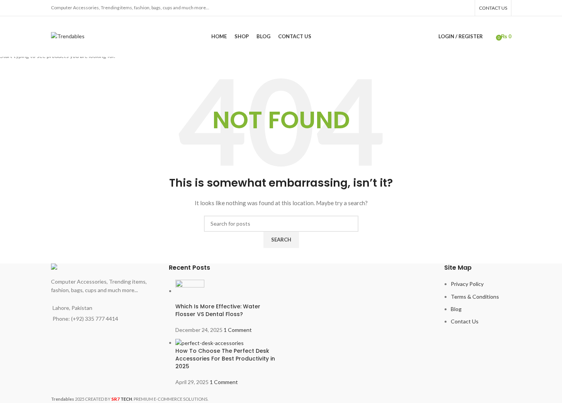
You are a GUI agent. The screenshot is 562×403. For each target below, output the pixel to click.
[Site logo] (68, 35)
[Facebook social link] (446, 8)
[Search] (490, 36)
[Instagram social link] (456, 8)
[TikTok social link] (465, 8)
